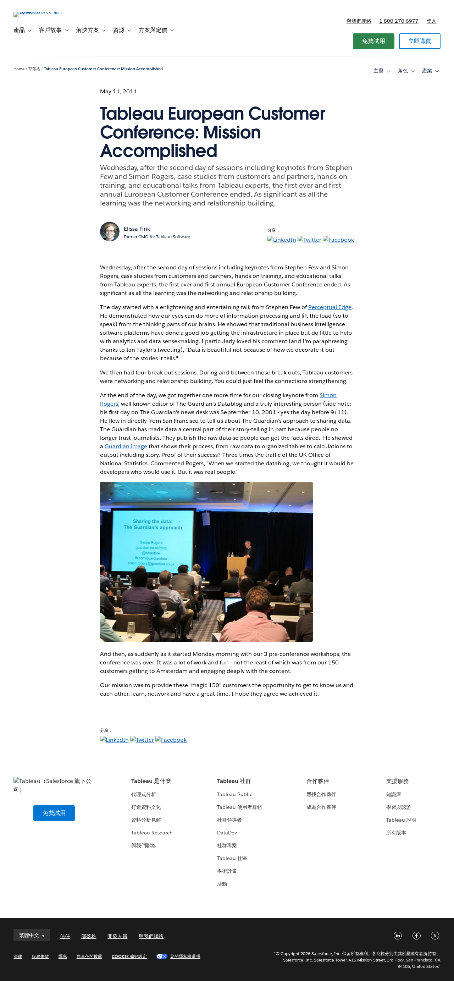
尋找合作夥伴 (321, 794)
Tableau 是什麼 (151, 781)
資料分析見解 (146, 820)
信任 (65, 936)
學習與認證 (398, 807)
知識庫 (393, 794)
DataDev (227, 832)
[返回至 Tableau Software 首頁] (40, 11)
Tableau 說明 (401, 820)
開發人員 (117, 936)
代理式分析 (143, 794)
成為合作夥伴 (321, 807)
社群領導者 (229, 820)
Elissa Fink (137, 228)
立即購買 (419, 41)
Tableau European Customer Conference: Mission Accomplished (103, 69)
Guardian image (126, 446)
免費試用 (373, 41)
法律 (17, 956)
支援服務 (397, 781)
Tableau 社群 (234, 781)
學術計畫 (227, 871)
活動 (222, 884)
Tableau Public (234, 794)
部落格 (34, 69)
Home (18, 69)
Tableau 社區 (232, 858)
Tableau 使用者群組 (239, 807)
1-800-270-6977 (399, 21)
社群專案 (227, 845)
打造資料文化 (146, 807)
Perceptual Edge (329, 307)
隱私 (63, 956)
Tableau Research (152, 832)
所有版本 (396, 832)
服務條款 (40, 956)
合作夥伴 (317, 781)
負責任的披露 (89, 956)
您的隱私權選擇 (185, 956)
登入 (431, 21)
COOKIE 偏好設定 (129, 956)
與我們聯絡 (359, 21)
